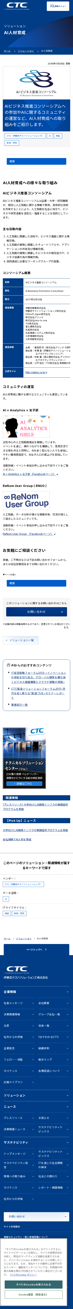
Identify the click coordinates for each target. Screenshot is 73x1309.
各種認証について (49, 1070)
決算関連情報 (12, 1014)
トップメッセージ (14, 1153)
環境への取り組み (14, 1176)
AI (50, 136)
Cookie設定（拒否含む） (34, 1294)
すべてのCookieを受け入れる (33, 1284)
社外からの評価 (13, 1036)
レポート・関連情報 (50, 1187)
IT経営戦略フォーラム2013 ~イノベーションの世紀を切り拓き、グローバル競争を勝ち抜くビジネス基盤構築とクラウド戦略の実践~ (38, 677)
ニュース (10, 1107)
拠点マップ (45, 1059)
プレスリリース (13, 1117)
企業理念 (9, 1048)
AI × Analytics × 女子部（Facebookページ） (29, 474)
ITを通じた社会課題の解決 (50, 1165)
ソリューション (26, 50)
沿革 (6, 1025)
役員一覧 (43, 1025)
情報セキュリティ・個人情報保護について (26, 1237)
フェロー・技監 (13, 1059)
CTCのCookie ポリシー (23, 1274)
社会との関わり (47, 1176)
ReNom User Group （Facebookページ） (28, 533)
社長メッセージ (13, 1003)
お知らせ (43, 1117)
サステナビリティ (16, 1142)
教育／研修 (12, 143)
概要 (12, 161)
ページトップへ (34, 949)
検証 (58, 136)
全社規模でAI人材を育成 (17, 839)
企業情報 (10, 992)
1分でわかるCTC (48, 1036)
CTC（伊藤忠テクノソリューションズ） (25, 136)
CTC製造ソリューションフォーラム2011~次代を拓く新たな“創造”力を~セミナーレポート (38, 693)
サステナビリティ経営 (16, 1165)
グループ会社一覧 (49, 1014)
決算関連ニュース (14, 1129)
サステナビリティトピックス (50, 1129)
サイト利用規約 (12, 1226)
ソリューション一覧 (21, 640)
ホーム (7, 50)
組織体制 (43, 1048)
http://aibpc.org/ (35, 372)
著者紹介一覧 (19, 704)
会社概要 (43, 1003)
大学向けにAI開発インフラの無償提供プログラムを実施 (35, 830)
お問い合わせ (36, 612)
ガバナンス (10, 1070)
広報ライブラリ (13, 1082)
